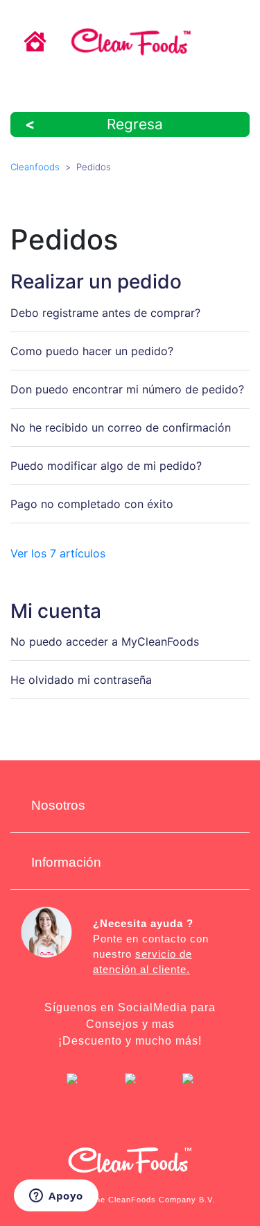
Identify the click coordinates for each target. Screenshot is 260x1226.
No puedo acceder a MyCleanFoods (104, 641)
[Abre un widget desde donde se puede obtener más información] (56, 1196)
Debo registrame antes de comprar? (105, 313)
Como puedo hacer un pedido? (91, 351)
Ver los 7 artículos (57, 553)
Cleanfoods (35, 166)
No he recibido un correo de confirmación (120, 427)
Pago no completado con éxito (91, 504)
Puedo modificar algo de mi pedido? (106, 466)
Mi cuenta (55, 611)
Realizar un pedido (96, 281)
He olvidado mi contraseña (81, 680)
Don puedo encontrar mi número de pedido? (127, 389)
